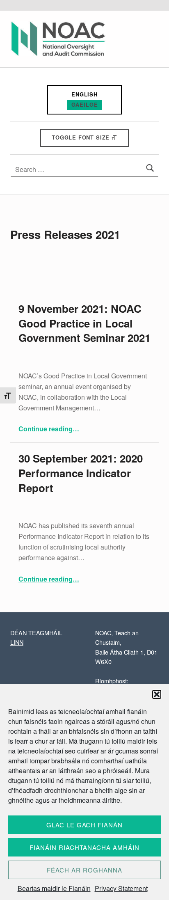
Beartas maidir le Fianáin (54, 888)
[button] (157, 694)
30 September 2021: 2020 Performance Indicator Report (80, 473)
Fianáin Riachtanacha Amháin (84, 847)
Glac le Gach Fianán (84, 824)
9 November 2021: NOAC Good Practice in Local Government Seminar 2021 (84, 323)
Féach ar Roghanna (84, 870)
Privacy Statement (121, 888)
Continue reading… (48, 428)
